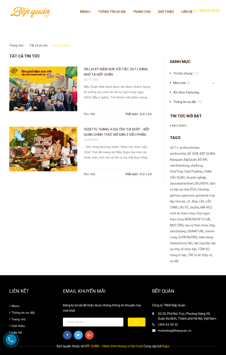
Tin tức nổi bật (186, 116)
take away (206, 237)
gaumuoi (188, 195)
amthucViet (178, 153)
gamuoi (175, 195)
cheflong (196, 165)
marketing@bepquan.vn (174, 330)
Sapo (166, 346)
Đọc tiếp (89, 114)
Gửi (137, 322)
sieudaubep (178, 231)
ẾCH (193, 189)
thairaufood (178, 243)
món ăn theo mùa (182, 213)
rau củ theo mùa (196, 225)
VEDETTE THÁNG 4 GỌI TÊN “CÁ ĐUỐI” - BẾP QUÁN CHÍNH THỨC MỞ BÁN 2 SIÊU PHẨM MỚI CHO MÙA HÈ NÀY (116, 132)
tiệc (190, 243)
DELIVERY (201, 183)
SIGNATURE (196, 231)
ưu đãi (174, 261)
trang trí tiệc (178, 255)
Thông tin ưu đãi (112, 11)
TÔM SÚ (203, 249)
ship (212, 225)
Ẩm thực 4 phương (186, 92)
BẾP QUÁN (207, 153)
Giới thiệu (166, 11)
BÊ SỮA (193, 153)
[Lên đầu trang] (217, 340)
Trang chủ (142, 11)
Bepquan (176, 159)
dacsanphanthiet (182, 183)
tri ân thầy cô (203, 255)
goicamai (202, 195)
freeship (203, 189)
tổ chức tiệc (189, 249)
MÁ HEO (206, 207)
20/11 (174, 147)
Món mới (181, 83)
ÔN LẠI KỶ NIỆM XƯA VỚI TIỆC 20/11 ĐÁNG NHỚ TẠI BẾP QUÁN (116, 71)
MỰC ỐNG (177, 225)
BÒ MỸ (202, 159)
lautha (194, 207)
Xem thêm (178, 125)
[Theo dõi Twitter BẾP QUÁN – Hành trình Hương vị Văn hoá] (78, 335)
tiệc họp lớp (202, 243)
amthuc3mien (189, 147)
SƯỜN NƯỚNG (188, 237)
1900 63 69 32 (208, 11)
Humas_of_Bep (186, 201)
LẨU (201, 201)
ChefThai (176, 171)
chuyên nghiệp (196, 177)
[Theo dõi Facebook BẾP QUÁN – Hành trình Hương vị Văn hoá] (67, 335)
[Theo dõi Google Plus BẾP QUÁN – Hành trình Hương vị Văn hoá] (89, 335)
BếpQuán (190, 159)
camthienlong (179, 165)
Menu (85, 11)
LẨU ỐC (184, 207)
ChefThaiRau (193, 171)
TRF (190, 255)
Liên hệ (186, 11)
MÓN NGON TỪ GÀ (197, 219)
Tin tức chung (186, 73)
